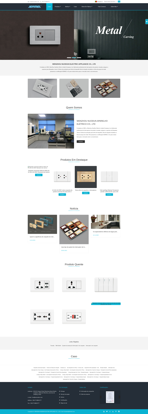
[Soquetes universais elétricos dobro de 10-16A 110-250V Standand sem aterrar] (39, 167)
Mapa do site (64, 403)
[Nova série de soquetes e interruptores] (86, 177)
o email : (30, 397)
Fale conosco (102, 6)
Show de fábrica (86, 6)
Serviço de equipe (65, 394)
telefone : (30, 400)
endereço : (30, 391)
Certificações (64, 400)
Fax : (29, 403)
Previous (2, 36)
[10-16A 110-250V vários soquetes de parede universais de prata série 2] (62, 177)
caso (75, 6)
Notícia (62, 397)
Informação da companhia (87, 391)
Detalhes (81, 141)
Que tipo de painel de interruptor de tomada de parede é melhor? (81, 247)
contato (30, 387)
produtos (57, 6)
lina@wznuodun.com (34, 1)
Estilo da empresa (85, 394)
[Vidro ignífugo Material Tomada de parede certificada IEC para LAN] (109, 177)
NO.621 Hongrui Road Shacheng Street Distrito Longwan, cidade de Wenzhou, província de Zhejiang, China (44, 393)
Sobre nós (114, 6)
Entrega (63, 391)
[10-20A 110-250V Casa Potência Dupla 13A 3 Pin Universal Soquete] (42, 317)
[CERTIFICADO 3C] (110, 397)
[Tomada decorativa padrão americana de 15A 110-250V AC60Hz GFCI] (74, 317)
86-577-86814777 (46, 1)
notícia (67, 6)
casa (49, 6)
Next (145, 36)
